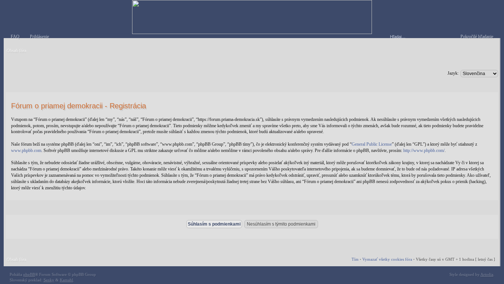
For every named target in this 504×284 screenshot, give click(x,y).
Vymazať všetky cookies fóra (387, 259)
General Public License (372, 144)
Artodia (486, 274)
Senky (49, 280)
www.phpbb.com (26, 150)
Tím (355, 259)
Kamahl (66, 280)
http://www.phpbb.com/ (424, 150)
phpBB (29, 274)
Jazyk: (453, 73)
